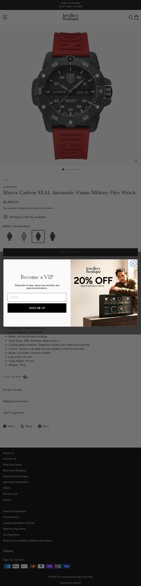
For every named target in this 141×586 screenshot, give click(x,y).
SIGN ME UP (37, 308)
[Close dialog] (133, 264)
